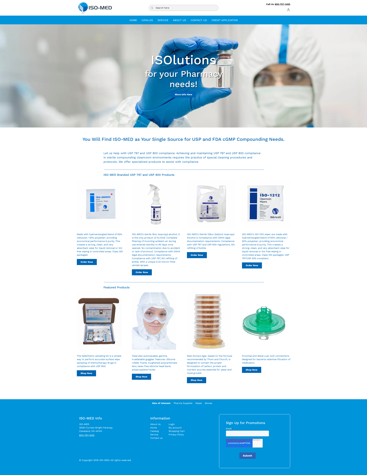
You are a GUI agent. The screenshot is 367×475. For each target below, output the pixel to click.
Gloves (208, 403)
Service (154, 434)
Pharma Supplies (183, 403)
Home (153, 427)
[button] (288, 10)
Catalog (154, 431)
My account (175, 427)
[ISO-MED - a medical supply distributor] (95, 7)
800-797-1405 (282, 4)
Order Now (87, 262)
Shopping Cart (177, 431)
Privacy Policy (176, 434)
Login (172, 424)
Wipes (198, 403)
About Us (155, 424)
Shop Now (86, 373)
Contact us (156, 438)
